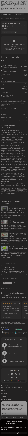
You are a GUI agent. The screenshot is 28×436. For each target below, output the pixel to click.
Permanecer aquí (14, 433)
